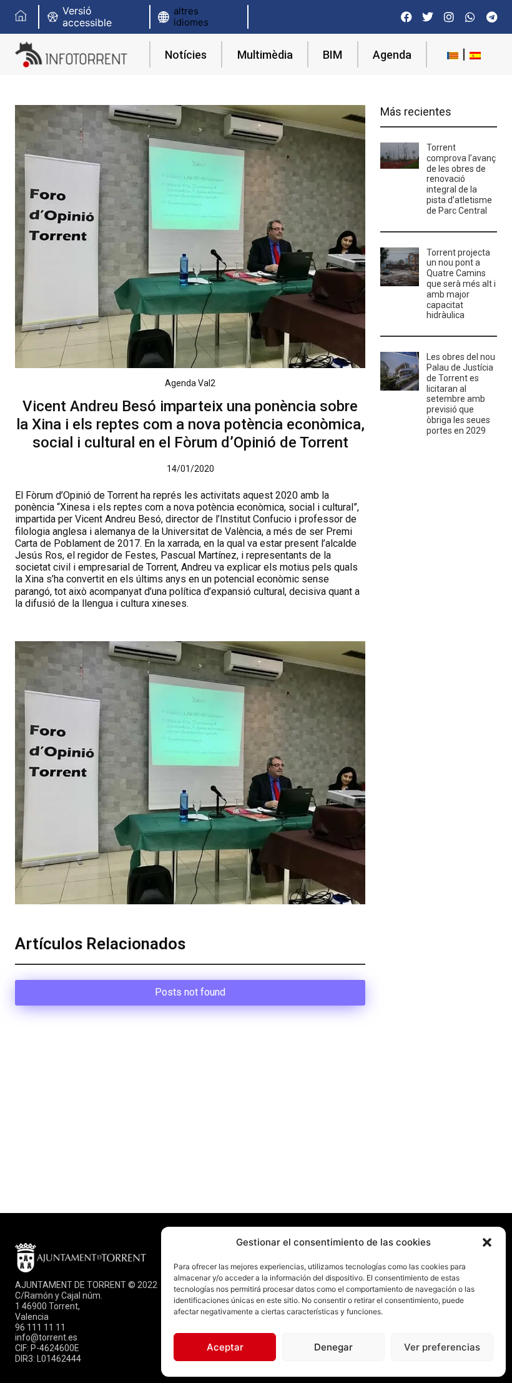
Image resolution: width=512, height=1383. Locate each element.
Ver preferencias (442, 1347)
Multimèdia (265, 54)
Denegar (333, 1347)
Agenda (392, 54)
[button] (487, 1242)
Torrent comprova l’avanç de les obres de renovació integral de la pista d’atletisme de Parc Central (461, 179)
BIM (332, 54)
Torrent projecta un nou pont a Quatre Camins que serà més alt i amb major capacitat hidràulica (461, 284)
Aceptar (225, 1347)
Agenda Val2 (190, 383)
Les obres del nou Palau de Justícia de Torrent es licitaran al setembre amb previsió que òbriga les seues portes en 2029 (460, 394)
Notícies (186, 54)
